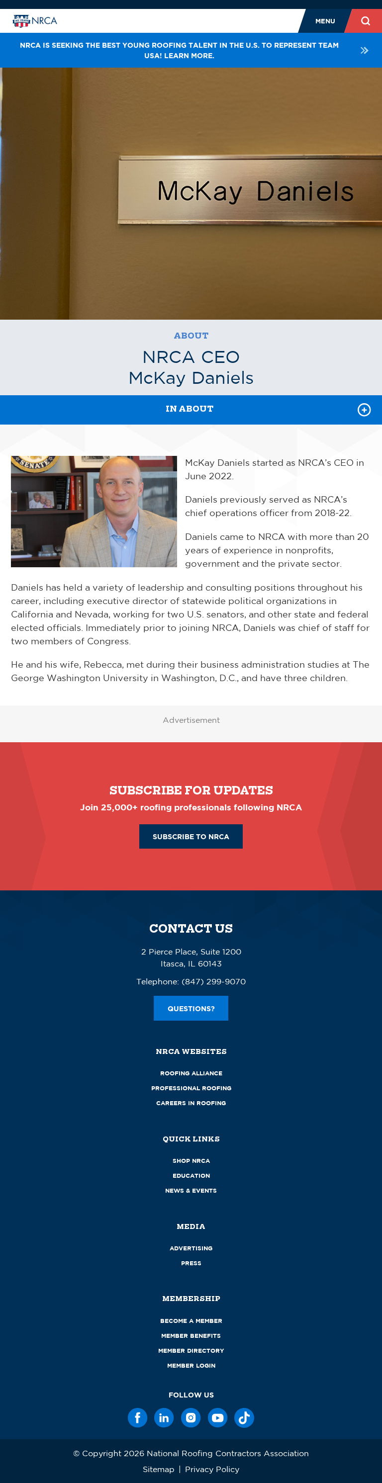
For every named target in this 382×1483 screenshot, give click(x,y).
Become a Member (191, 1320)
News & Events (191, 1190)
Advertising (191, 1248)
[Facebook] (138, 1418)
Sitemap (159, 1469)
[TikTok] (244, 1418)
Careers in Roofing (191, 1103)
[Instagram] (191, 1418)
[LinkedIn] (164, 1418)
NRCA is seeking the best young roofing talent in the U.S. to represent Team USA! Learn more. (179, 50)
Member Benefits (191, 1335)
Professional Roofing (191, 1088)
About (191, 336)
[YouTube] (218, 1418)
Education (191, 1175)
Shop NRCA (191, 1160)
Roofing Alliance (191, 1073)
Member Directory (191, 1350)
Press (191, 1263)
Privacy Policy (212, 1469)
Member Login (191, 1365)
